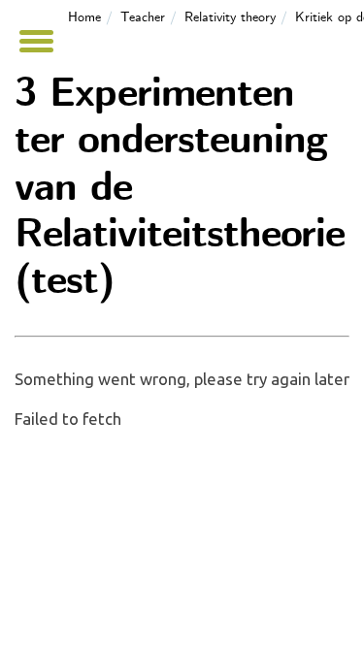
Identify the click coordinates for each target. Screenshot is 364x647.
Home (84, 17)
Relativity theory (230, 17)
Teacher (142, 17)
